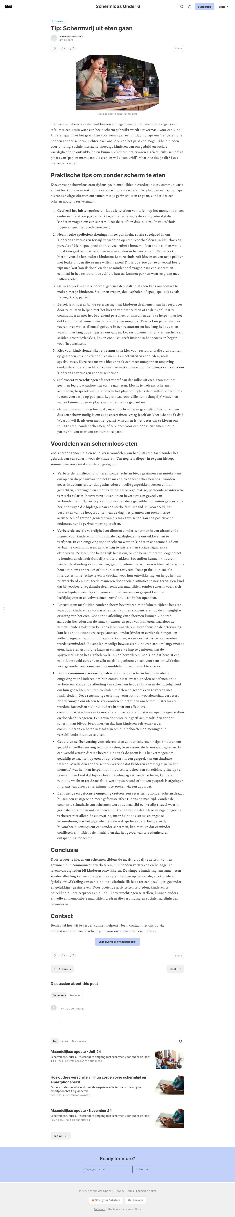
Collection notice (146, 1191)
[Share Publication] (190, 6)
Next (172, 969)
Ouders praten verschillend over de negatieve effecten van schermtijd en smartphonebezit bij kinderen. (96, 1089)
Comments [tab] (59, 995)
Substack (99, 1209)
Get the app (135, 1200)
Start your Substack (107, 1200)
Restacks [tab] (75, 995)
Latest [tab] (64, 1041)
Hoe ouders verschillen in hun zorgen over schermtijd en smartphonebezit (98, 1079)
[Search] (181, 6)
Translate (59, 21)
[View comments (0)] (63, 48)
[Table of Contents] (4, 608)
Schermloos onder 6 (71, 36)
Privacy (119, 1191)
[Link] (45, 175)
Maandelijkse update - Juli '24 (76, 1052)
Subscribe (205, 6)
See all (58, 1136)
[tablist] (66, 995)
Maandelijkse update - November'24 (81, 1110)
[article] (117, 1059)
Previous (65, 969)
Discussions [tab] (79, 1041)
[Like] (54, 48)
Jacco (98, 1061)
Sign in (223, 6)
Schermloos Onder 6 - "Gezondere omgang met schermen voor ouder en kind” (100, 1057)
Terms (130, 1191)
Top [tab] (55, 1041)
